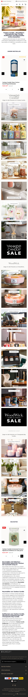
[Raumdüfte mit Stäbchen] (14, 230)
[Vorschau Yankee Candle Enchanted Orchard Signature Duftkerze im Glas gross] (24, 530)
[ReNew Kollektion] (14, 318)
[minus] (6, 89)
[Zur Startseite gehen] (5, 4)
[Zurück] (3, 73)
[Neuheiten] (14, 131)
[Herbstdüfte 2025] (14, 170)
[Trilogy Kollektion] (14, 299)
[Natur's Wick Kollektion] (14, 338)
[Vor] (25, 73)
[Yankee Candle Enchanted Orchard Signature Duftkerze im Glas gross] (14, 536)
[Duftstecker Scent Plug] (14, 191)
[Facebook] (13, 685)
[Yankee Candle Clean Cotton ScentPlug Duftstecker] (14, 68)
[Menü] (16, 4)
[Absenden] (25, 661)
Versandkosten (5, 690)
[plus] (18, 89)
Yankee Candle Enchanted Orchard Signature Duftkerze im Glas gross (12, 549)
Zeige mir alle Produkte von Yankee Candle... (14, 100)
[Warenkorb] (25, 4)
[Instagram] (15, 685)
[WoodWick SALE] (14, 417)
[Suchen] (19, 4)
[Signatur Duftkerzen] (14, 150)
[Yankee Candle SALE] (14, 249)
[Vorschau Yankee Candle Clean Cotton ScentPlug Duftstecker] (24, 59)
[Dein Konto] (22, 4)
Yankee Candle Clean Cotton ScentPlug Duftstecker (10, 83)
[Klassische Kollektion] (14, 111)
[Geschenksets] (14, 210)
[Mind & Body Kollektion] (14, 448)
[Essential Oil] (14, 468)
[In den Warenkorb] (21, 89)
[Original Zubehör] (14, 507)
